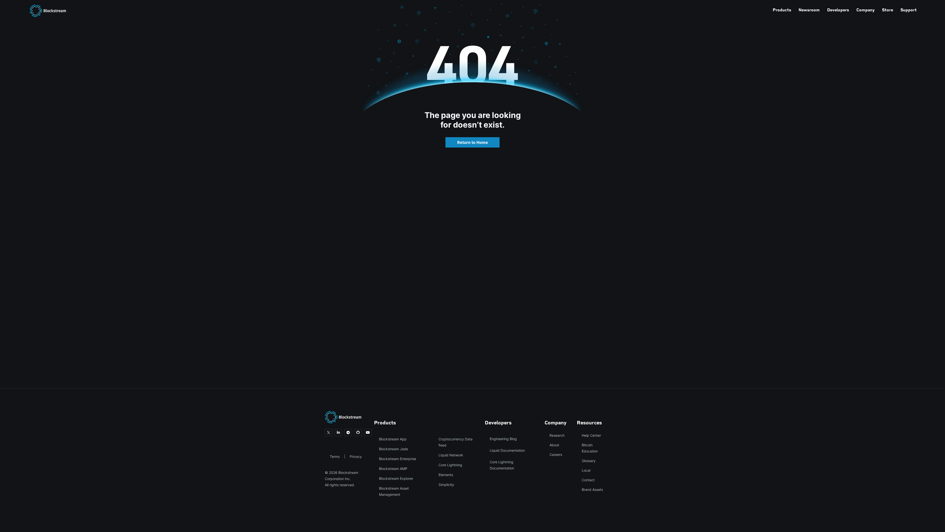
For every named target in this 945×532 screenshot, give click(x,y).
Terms (335, 456)
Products (782, 9)
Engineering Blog (503, 439)
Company (865, 9)
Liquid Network (451, 455)
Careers (556, 454)
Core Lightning (450, 465)
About (554, 445)
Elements (446, 475)
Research (557, 435)
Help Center (591, 435)
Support (908, 9)
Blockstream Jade (393, 449)
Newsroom (809, 9)
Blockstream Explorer (396, 478)
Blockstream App (393, 439)
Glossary (589, 461)
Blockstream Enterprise (397, 459)
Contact (588, 480)
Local (586, 470)
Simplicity (446, 484)
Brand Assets (592, 489)
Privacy (356, 456)
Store (887, 9)
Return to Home (472, 142)
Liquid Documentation (507, 450)
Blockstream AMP (393, 468)
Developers (838, 9)
